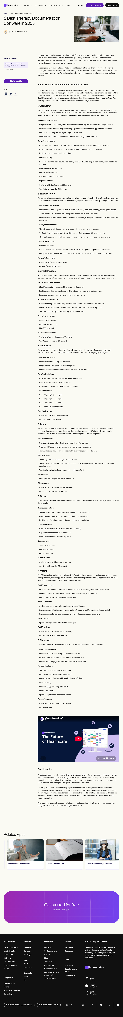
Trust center (69, 966)
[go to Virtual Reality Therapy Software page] (100, 850)
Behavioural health (11, 948)
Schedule (27, 951)
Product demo (9, 983)
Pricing (68, 5)
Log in (80, 5)
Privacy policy (70, 975)
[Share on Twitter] (16, 94)
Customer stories (54, 5)
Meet (26, 964)
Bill (25, 980)
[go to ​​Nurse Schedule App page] (61, 850)
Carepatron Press (50, 969)
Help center (69, 948)
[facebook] (83, 1005)
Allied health (8, 955)
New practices (9, 962)
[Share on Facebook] (11, 94)
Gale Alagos (14, 32)
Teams (6, 969)
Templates (48, 962)
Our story (47, 948)
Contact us (69, 951)
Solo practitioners (10, 965)
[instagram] (92, 1005)
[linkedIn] (100, 1005)
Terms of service (50, 979)
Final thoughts (9, 69)
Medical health (9, 951)
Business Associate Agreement (51, 974)
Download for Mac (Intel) (48, 1005)
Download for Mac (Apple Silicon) (19, 1005)
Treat (26, 977)
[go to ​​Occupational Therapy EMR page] (22, 850)
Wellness (7, 958)
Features (26, 5)
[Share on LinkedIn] (6, 94)
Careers (47, 955)
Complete (28, 973)
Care (26, 960)
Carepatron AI (9, 994)
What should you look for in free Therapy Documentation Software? (15, 65)
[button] (71, 1005)
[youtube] (118, 1005)
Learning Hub (49, 965)
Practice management (12, 991)
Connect (27, 948)
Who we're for (39, 5)
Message (27, 955)
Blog (46, 958)
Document (28, 967)
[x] (109, 1005)
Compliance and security (71, 970)
